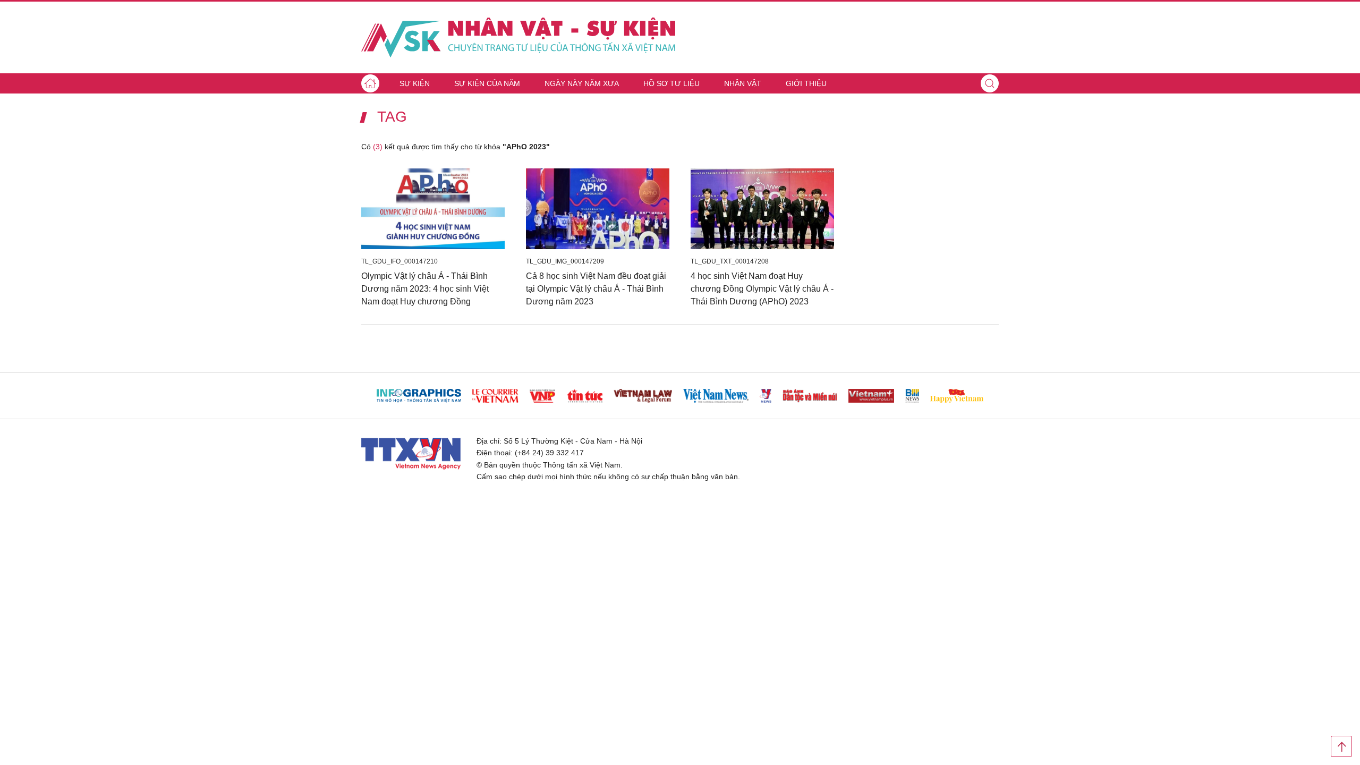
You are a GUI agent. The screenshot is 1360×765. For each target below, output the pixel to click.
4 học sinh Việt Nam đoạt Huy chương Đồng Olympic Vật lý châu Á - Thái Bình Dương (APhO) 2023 (762, 288)
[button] (990, 83)
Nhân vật (742, 83)
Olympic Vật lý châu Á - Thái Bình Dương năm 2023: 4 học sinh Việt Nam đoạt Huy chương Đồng (425, 288)
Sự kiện (415, 83)
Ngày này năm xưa (582, 83)
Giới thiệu (806, 83)
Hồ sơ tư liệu (671, 83)
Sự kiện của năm (487, 83)
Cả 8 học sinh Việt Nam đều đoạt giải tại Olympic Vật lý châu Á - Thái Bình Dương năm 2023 (596, 288)
